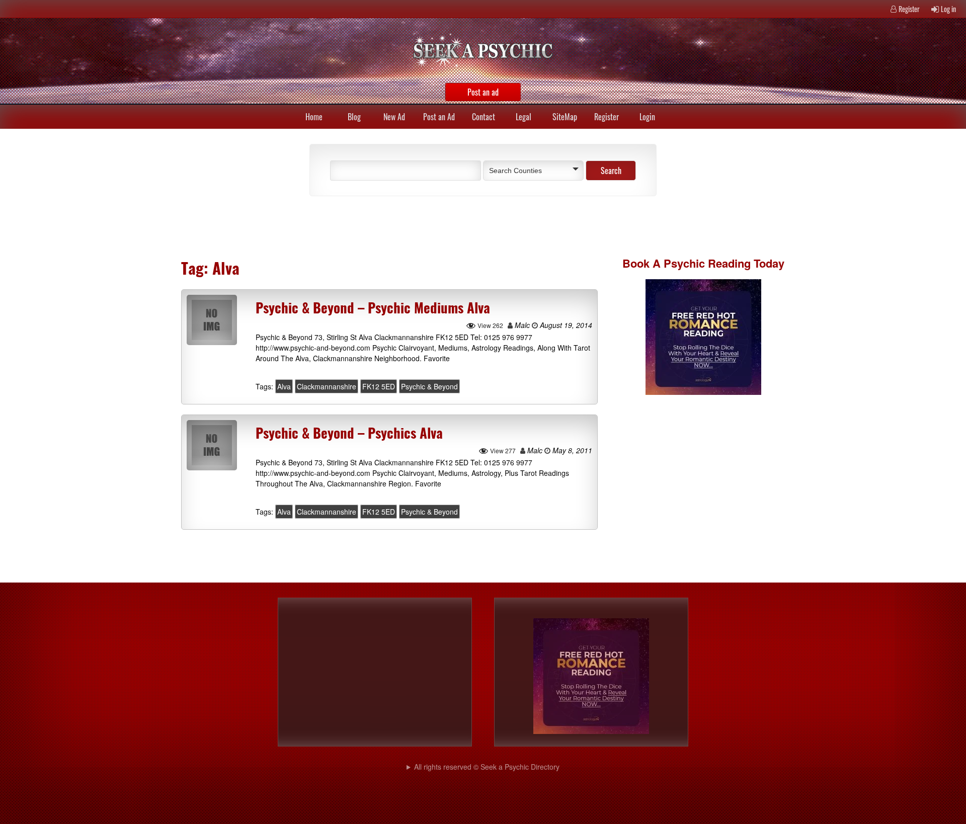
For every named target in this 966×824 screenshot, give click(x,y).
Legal (523, 117)
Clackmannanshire (326, 386)
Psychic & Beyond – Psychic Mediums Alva (373, 307)
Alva (284, 386)
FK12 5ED (378, 386)
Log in (948, 9)
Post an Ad (439, 117)
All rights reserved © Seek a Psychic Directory (486, 767)
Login (647, 117)
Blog (354, 117)
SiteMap (564, 117)
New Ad (394, 117)
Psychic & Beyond (429, 386)
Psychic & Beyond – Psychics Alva (349, 433)
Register (909, 9)
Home (314, 117)
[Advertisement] (417, 226)
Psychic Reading (707, 263)
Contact (483, 117)
